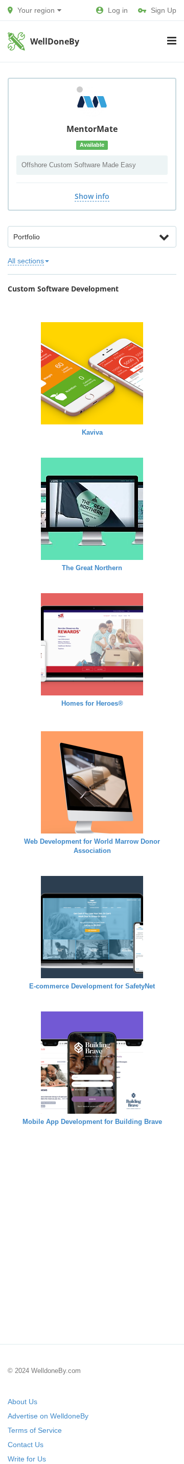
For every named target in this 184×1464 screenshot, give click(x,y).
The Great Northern (92, 568)
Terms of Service (35, 1430)
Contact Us (25, 1444)
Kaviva (92, 432)
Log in (118, 10)
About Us (22, 1402)
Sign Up (163, 10)
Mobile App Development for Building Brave (92, 1121)
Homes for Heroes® (92, 703)
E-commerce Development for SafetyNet (92, 986)
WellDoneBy (54, 41)
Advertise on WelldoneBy (48, 1416)
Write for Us (27, 1459)
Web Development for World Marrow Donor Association (92, 846)
